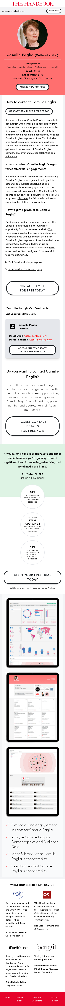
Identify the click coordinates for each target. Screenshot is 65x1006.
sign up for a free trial (42, 251)
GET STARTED (54, 11)
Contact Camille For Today (29, 110)
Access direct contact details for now (32, 350)
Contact (7, 997)
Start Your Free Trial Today (32, 577)
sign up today (20, 145)
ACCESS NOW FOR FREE (32, 86)
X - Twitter (47, 78)
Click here (23, 198)
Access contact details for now (33, 426)
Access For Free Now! (35, 335)
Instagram (32, 78)
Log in (22, 11)
